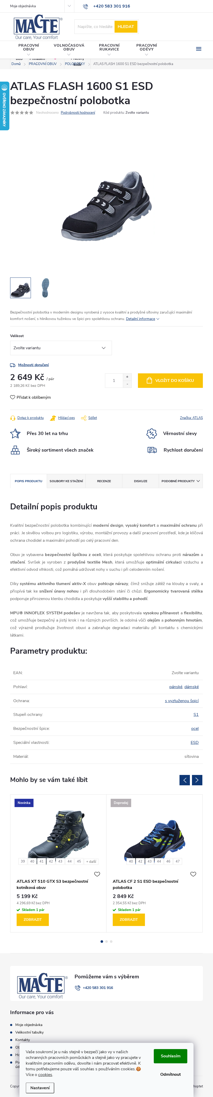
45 (79, 861)
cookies (45, 1075)
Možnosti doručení (33, 364)
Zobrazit (33, 919)
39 (23, 861)
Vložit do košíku (174, 380)
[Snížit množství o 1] (127, 384)
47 (178, 861)
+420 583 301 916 (98, 987)
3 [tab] (111, 941)
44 (70, 861)
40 (32, 861)
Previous (184, 780)
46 (168, 861)
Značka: (191, 418)
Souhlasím (171, 1056)
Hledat (126, 27)
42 (51, 861)
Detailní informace (140, 318)
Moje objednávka (23, 6)
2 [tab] (106, 941)
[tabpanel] (58, 863)
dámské (191, 687)
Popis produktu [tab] (28, 481)
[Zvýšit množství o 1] (127, 377)
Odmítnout (170, 1074)
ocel (195, 728)
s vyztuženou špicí (182, 701)
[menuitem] (29, 50)
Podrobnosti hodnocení (78, 113)
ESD (195, 742)
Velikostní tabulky (29, 1032)
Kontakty (22, 1039)
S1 (196, 714)
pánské (175, 687)
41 (41, 861)
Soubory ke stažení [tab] (66, 481)
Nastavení (40, 1088)
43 (60, 861)
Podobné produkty (178, 481)
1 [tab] (102, 941)
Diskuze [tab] (140, 481)
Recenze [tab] (104, 481)
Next (197, 780)
